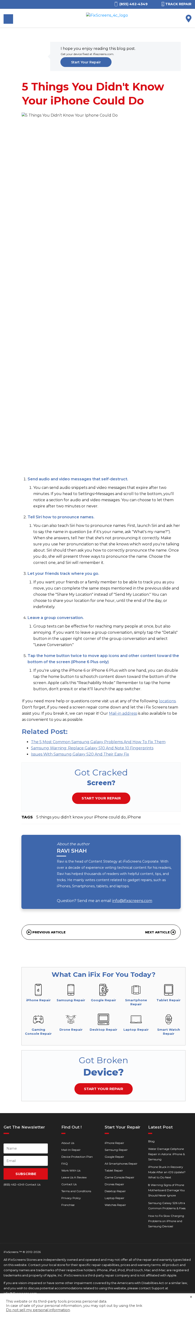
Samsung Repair (116, 1150)
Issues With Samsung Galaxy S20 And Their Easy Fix (80, 754)
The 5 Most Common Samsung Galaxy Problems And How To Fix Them (98, 742)
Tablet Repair (114, 1170)
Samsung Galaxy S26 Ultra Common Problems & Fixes (166, 1205)
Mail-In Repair (71, 1150)
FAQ (64, 1163)
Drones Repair (114, 1184)
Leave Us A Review (74, 1177)
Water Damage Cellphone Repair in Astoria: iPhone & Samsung (166, 1154)
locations (167, 701)
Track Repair (178, 4)
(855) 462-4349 (14, 1184)
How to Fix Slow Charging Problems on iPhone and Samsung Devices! (166, 1221)
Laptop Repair (114, 1198)
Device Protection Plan (77, 1156)
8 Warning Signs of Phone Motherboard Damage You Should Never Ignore (166, 1190)
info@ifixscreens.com (132, 900)
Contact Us (69, 1184)
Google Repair (114, 1156)
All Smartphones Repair (121, 1163)
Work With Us (70, 1170)
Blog (151, 1141)
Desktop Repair (115, 1191)
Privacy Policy (71, 1198)
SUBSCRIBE (25, 1174)
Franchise (67, 1205)
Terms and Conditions (76, 1191)
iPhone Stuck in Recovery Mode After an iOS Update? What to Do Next (166, 1172)
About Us (67, 1143)
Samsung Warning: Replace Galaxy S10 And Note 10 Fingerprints (92, 748)
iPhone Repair (114, 1143)
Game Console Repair (119, 1177)
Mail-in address (123, 713)
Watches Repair (115, 1205)
